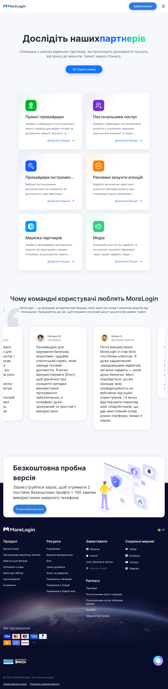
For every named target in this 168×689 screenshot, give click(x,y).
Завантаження (143, 6)
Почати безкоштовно (29, 509)
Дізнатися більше (58, 140)
